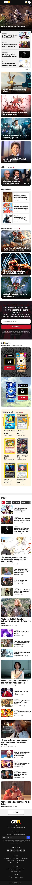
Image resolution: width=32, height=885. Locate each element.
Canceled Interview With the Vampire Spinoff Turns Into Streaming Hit (20, 774)
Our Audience (16, 858)
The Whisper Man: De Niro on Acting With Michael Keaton (11, 182)
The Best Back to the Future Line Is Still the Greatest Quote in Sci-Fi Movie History (15, 742)
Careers (15, 869)
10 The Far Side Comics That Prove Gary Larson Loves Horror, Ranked (9, 47)
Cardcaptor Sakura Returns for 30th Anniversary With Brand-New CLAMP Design (21, 207)
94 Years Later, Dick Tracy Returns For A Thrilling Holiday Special (21, 196)
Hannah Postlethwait (18, 705)
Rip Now (9, 368)
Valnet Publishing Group (19, 827)
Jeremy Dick (17, 221)
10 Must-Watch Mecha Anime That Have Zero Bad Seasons (22, 764)
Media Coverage (20, 860)
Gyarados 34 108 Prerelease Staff (12, 430)
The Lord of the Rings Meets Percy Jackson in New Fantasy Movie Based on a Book (16, 621)
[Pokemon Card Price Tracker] (26, 2)
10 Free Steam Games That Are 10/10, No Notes (15, 803)
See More (10, 167)
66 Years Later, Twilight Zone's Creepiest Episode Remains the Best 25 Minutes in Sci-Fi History (10, 57)
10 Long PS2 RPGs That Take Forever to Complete (20, 581)
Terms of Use (15, 332)
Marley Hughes (5, 806)
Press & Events (10, 860)
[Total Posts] (26, 199)
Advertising (22, 869)
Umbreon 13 (7, 479)
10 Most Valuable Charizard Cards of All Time (22, 712)
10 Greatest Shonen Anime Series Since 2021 (21, 632)
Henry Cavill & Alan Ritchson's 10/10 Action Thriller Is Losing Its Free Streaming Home (21, 571)
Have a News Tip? (16, 871)
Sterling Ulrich (5, 625)
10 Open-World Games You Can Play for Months (22, 653)
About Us (24, 858)
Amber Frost (17, 715)
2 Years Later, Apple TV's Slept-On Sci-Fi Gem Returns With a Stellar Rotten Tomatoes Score (22, 643)
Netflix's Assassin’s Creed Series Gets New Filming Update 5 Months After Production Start (20, 218)
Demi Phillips (17, 766)
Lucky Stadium (20, 430)
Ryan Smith (17, 200)
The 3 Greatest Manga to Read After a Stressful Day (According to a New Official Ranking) (9, 66)
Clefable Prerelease (21, 479)
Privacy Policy (23, 332)
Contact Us (9, 869)
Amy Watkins (4, 746)
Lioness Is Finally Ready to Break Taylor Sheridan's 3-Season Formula (21, 702)
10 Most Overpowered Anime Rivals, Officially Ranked (9, 36)
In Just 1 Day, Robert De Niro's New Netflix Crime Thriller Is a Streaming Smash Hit (22, 754)
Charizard (6, 455)
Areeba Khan (17, 511)
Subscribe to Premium (16, 862)
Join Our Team (8, 858)
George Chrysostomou (19, 655)
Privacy (16, 877)
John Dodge (17, 757)
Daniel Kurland (17, 635)
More (27, 69)
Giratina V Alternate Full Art (23, 455)
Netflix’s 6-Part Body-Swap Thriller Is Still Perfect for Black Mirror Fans (14, 682)
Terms (10, 877)
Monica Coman (18, 777)
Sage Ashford (17, 583)
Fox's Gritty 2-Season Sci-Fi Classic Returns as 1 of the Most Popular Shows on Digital (22, 591)
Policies (21, 877)
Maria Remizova (18, 694)
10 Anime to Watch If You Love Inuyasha (21, 692)
